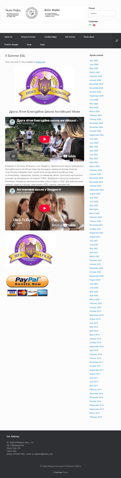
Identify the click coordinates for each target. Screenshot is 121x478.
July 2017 (94, 377)
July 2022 (94, 197)
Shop (29, 44)
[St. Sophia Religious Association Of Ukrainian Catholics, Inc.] (45, 13)
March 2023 (95, 166)
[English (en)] (94, 24)
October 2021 (95, 228)
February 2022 (96, 217)
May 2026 (94, 68)
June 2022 (94, 201)
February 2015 (96, 416)
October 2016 (95, 401)
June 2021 (94, 244)
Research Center (28, 36)
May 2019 (94, 326)
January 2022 (95, 221)
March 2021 (95, 256)
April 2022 (94, 209)
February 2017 (96, 389)
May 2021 (94, 248)
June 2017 (94, 381)
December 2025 (96, 83)
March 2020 (95, 299)
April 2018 (94, 350)
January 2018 (95, 358)
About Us (8, 36)
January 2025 (95, 119)
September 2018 (97, 346)
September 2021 (97, 232)
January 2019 (95, 338)
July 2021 (94, 240)
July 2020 (94, 283)
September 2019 (97, 315)
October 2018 (95, 342)
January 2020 (95, 307)
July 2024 (94, 138)
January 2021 (95, 264)
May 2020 (94, 291)
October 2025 (95, 91)
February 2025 (96, 115)
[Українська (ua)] (90, 24)
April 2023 (94, 162)
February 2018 (96, 354)
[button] (116, 40)
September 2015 (97, 409)
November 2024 (96, 127)
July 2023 (94, 154)
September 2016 (97, 405)
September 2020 (97, 275)
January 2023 (95, 174)
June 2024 (94, 142)
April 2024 (94, 150)
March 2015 (95, 412)
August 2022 (95, 193)
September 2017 (97, 369)
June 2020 (94, 287)
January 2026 (95, 80)
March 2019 (95, 334)
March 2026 (95, 72)
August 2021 (95, 236)
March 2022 (95, 213)
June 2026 (94, 64)
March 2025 (95, 111)
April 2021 (94, 252)
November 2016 (96, 397)
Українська (40, 61)
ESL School (70, 36)
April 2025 (94, 107)
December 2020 (96, 268)
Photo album (89, 36)
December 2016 (96, 393)
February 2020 (96, 303)
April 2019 (94, 330)
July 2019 (94, 322)
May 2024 (94, 146)
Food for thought (11, 44)
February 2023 (96, 170)
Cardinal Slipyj (50, 36)
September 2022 (97, 189)
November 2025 (96, 87)
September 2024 (97, 134)
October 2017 (95, 365)
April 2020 (94, 295)
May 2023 (94, 158)
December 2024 (96, 123)
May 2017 (94, 385)
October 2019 (95, 311)
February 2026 (96, 76)
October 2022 (95, 185)
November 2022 (96, 181)
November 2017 (96, 362)
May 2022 (94, 205)
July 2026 (94, 60)
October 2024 (95, 130)
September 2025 (97, 95)
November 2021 (96, 224)
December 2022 (96, 177)
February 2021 (96, 260)
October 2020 (95, 271)
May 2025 (94, 103)
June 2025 (94, 99)
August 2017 (95, 373)
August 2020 (95, 279)
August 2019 (95, 318)
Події (42, 44)
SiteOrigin (58, 472)
